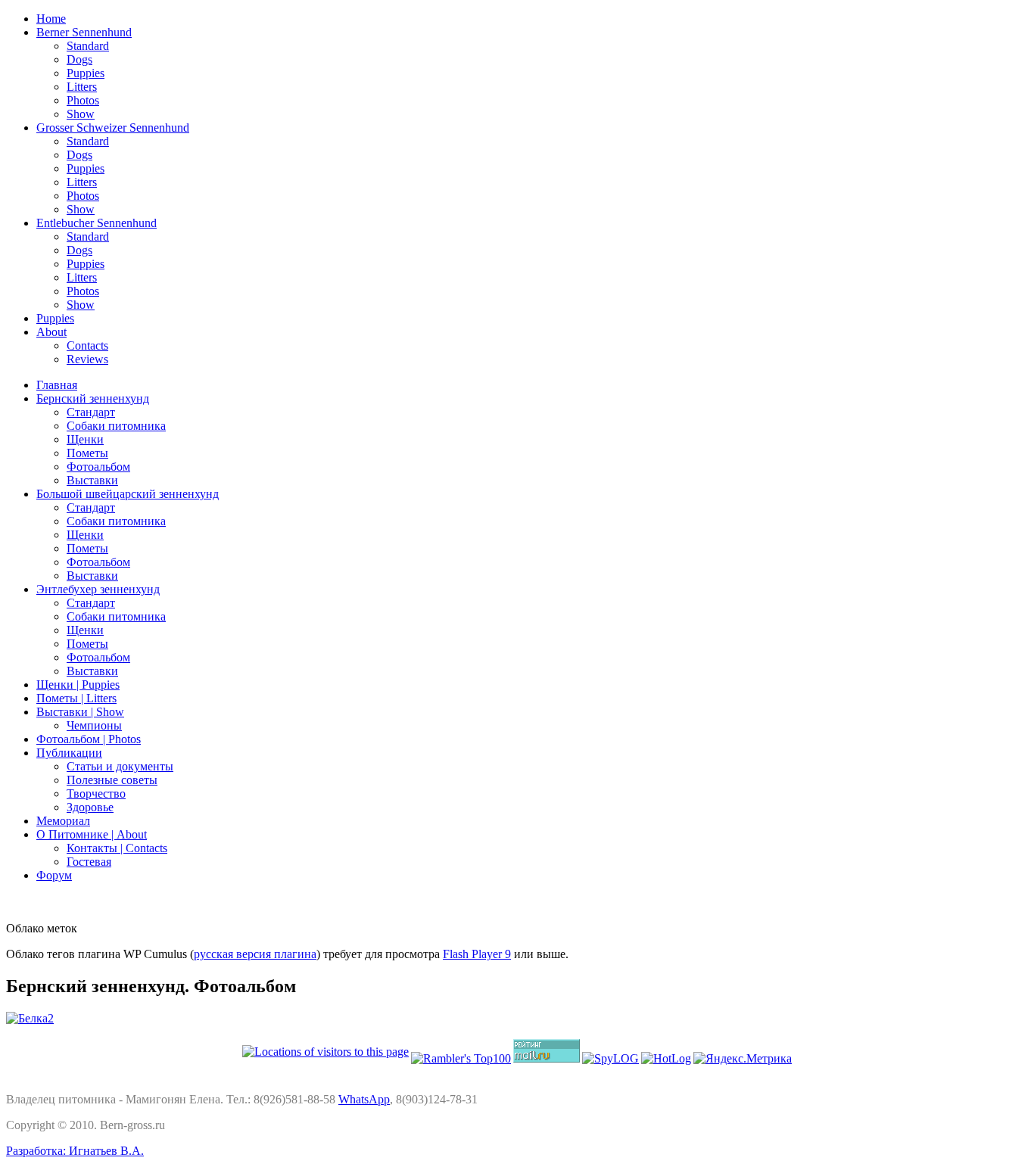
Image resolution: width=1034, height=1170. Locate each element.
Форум (54, 875)
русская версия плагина (255, 954)
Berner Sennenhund (84, 32)
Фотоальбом (98, 466)
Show (81, 113)
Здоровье (90, 807)
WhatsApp (364, 1099)
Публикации (69, 752)
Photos (83, 100)
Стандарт (91, 412)
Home (51, 18)
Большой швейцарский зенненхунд (127, 493)
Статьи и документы (120, 766)
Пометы (87, 453)
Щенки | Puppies (78, 684)
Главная (56, 384)
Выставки (92, 480)
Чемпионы (94, 725)
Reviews (87, 359)
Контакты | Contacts (117, 848)
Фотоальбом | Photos (88, 739)
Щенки (85, 439)
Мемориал (63, 820)
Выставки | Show (80, 711)
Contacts (87, 345)
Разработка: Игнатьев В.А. (75, 1150)
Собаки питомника (116, 425)
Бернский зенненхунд (92, 398)
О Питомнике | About (91, 834)
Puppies (85, 73)
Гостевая (89, 861)
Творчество (96, 793)
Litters (82, 86)
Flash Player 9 (477, 954)
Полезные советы (112, 779)
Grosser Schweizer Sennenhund (112, 127)
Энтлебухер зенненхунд (98, 589)
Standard (88, 45)
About (51, 331)
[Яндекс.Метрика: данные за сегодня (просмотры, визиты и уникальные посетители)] (742, 1059)
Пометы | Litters (76, 698)
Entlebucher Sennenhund (96, 222)
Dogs (79, 59)
